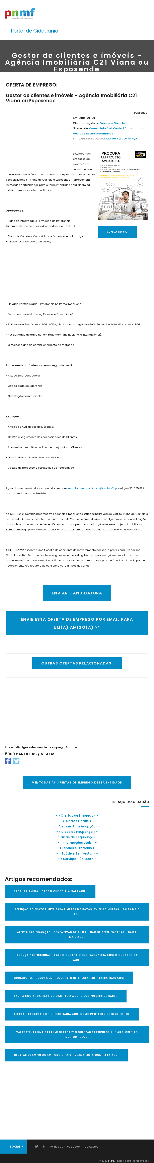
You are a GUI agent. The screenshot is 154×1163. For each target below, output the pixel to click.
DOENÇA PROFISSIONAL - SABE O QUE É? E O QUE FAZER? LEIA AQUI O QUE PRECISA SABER (77, 957)
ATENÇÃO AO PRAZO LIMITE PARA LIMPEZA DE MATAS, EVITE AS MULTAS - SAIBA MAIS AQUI (77, 912)
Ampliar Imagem (117, 232)
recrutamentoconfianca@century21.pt (93, 488)
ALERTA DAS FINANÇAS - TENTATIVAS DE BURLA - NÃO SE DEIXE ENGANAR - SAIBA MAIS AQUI (77, 934)
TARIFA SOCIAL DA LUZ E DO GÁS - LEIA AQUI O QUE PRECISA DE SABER (66, 996)
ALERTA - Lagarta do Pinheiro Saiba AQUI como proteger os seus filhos (72, 1014)
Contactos (91, 1147)
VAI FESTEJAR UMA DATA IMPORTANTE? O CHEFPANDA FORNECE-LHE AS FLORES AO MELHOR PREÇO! (77, 1034)
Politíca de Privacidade (65, 1147)
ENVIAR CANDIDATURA (77, 593)
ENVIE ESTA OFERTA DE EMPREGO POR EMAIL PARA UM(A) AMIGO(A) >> (77, 623)
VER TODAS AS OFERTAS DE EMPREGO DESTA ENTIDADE (77, 782)
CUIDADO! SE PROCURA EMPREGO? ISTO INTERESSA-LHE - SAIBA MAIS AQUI (69, 978)
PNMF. (111, 1160)
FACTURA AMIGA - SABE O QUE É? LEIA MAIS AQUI (50, 891)
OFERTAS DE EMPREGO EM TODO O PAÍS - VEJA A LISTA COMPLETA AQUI (66, 1055)
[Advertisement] (39, 135)
